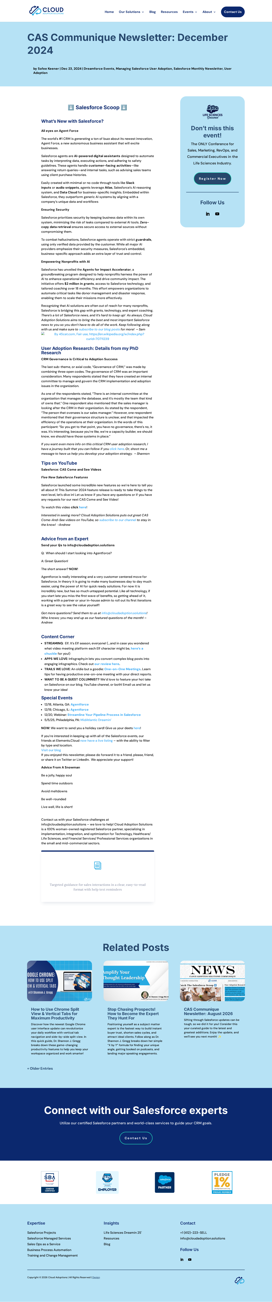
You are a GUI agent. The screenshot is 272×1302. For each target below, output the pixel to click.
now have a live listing (96, 740)
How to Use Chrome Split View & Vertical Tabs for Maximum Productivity (55, 1013)
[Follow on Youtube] (217, 214)
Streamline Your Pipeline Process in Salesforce (104, 715)
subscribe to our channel (117, 520)
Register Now (212, 179)
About (207, 12)
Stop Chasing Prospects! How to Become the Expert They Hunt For (133, 1013)
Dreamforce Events (99, 69)
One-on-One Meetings (122, 669)
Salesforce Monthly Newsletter (198, 69)
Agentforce (80, 704)
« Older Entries (40, 1068)
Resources (169, 12)
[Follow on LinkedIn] (208, 214)
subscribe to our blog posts (99, 329)
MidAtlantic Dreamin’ (96, 720)
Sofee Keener (48, 69)
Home (109, 12)
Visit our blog (51, 750)
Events (188, 12)
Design (96, 1277)
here (82, 507)
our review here (106, 664)
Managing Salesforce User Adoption (144, 69)
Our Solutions (129, 12)
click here (117, 449)
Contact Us (233, 12)
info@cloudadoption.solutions (124, 613)
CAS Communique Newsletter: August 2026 (208, 1011)
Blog (152, 12)
